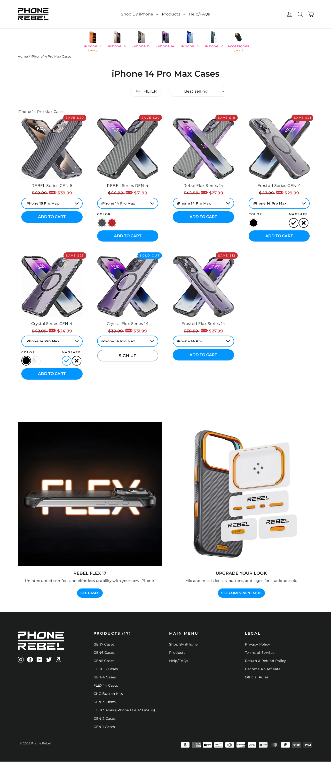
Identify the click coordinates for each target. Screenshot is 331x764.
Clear (36, 360)
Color (104, 214)
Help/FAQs (199, 14)
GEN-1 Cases (104, 727)
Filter (149, 91)
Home (23, 56)
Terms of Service (260, 652)
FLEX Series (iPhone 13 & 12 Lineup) (124, 710)
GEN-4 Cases (105, 677)
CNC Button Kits (108, 693)
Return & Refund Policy (265, 661)
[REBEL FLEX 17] (90, 494)
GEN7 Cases (104, 644)
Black (102, 223)
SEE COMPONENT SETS (241, 593)
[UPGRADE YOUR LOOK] (241, 494)
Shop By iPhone (137, 14)
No (303, 223)
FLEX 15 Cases (106, 669)
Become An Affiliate (263, 669)
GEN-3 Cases (105, 702)
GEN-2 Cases (105, 718)
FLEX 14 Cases (106, 685)
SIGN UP (127, 355)
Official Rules (256, 677)
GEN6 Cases (104, 652)
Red (112, 223)
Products (171, 14)
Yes (293, 223)
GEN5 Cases (104, 661)
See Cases (89, 593)
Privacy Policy (257, 644)
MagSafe (298, 214)
